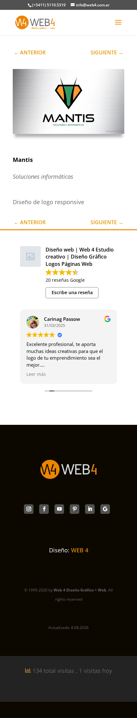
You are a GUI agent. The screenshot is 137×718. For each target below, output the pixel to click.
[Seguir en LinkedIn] (90, 509)
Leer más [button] (36, 374)
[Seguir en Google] (105, 509)
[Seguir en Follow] (44, 509)
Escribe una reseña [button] (72, 292)
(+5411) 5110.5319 (49, 5)
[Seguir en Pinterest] (74, 509)
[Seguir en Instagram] (28, 509)
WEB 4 (79, 550)
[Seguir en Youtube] (59, 509)
